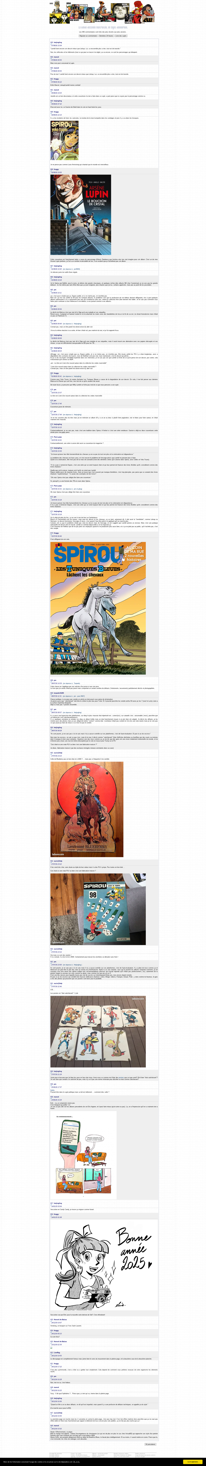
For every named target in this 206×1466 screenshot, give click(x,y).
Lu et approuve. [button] (193, 1462)
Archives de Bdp (140, 1456)
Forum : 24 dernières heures (79, 1455)
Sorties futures (96, 1456)
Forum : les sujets (76, 1453)
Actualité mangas (54, 1456)
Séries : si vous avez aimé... (122, 1456)
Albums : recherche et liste (100, 1453)
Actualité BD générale (55, 1453)
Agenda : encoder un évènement (80, 1456)
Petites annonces (140, 1453)
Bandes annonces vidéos (121, 1453)
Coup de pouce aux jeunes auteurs (145, 1455)
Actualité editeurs (54, 1455)
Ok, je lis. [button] (76, 1462)
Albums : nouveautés (98, 1455)
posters (121, 1077)
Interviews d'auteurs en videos (122, 1455)
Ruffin (52, 1090)
